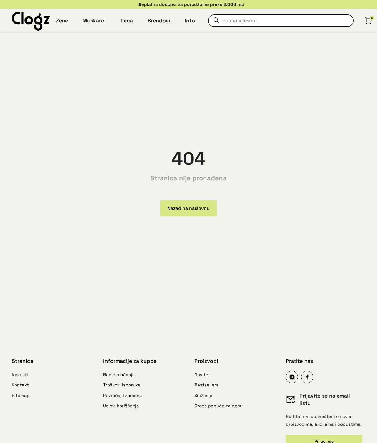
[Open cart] (368, 20)
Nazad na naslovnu (188, 208)
